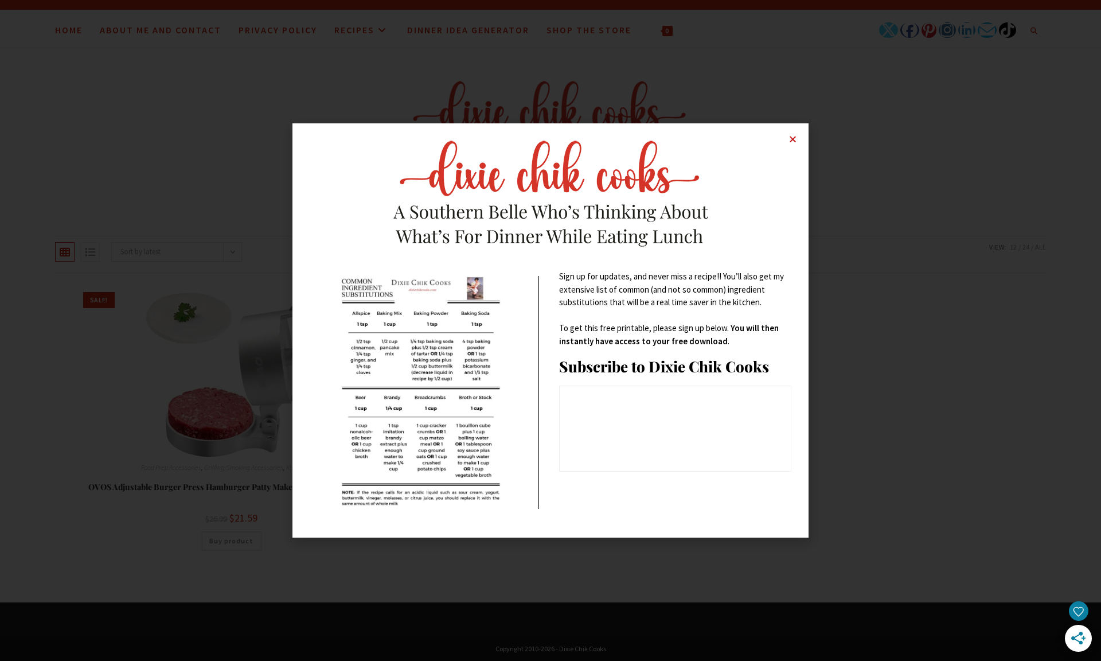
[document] (550, 330)
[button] (792, 139)
